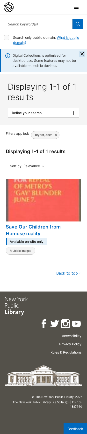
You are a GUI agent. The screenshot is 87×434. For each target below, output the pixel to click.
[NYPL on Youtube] (76, 324)
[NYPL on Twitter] (55, 324)
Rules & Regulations (66, 352)
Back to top (67, 273)
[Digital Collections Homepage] (9, 7)
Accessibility (71, 336)
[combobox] (38, 24)
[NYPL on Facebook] (44, 324)
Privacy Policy (70, 344)
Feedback (75, 429)
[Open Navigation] (76, 7)
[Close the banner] (82, 54)
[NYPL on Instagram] (66, 324)
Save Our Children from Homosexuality (33, 230)
